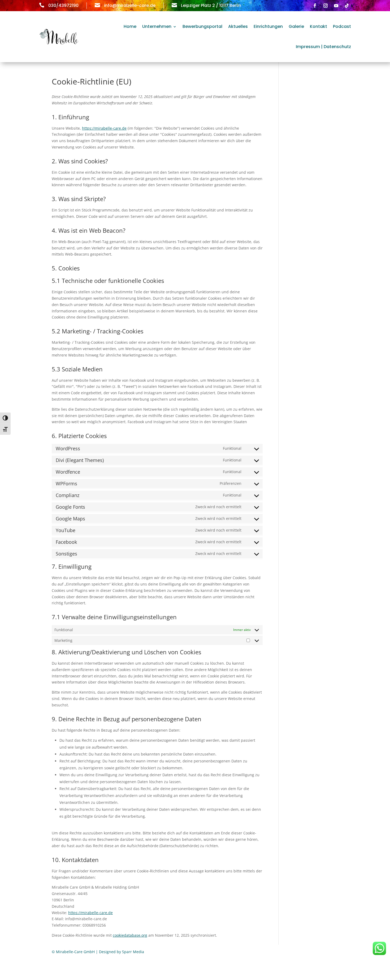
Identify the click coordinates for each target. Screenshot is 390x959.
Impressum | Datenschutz (323, 47)
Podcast (342, 26)
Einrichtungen (268, 26)
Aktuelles (238, 26)
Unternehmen (156, 26)
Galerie (296, 26)
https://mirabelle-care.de (104, 128)
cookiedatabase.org (130, 935)
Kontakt (318, 26)
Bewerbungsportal (202, 26)
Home (130, 26)
